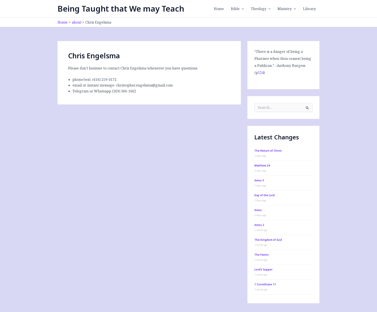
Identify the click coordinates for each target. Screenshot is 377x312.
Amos (258, 210)
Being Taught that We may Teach (121, 8)
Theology (258, 8)
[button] (242, 8)
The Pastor (261, 255)
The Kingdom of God (268, 240)
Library (309, 8)
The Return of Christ (268, 151)
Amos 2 (259, 225)
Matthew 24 (262, 165)
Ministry (285, 8)
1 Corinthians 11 (265, 284)
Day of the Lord (264, 195)
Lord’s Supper (263, 269)
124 (261, 72)
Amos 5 (259, 180)
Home (219, 8)
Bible (235, 8)
